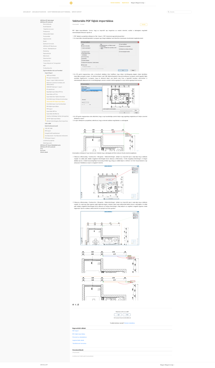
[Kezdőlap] (71, 3)
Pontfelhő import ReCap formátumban (57, 99)
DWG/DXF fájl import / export (54, 87)
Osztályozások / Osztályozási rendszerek (56, 135)
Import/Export (77, 12)
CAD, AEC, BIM (48, 128)
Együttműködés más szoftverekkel (59, 12)
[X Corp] (76, 305)
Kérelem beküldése (115, 2)
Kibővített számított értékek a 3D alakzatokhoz (56, 83)
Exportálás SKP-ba (52, 111)
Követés (143, 24)
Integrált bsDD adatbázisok (52, 133)
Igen (119, 314)
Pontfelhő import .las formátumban (56, 104)
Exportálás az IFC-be (52, 94)
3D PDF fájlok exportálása (53, 118)
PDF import (48, 131)
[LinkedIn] (78, 305)
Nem (127, 314)
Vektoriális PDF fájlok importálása (56, 101)
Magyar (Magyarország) (137, 3)
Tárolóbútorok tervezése (79, 343)
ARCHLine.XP (27, 12)
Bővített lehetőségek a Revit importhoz (57, 121)
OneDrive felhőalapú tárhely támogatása (58, 116)
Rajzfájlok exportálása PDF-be (55, 92)
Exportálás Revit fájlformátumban (56, 96)
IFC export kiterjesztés (53, 78)
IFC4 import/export (50, 138)
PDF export (49, 109)
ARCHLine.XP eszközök (39, 12)
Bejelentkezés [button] (125, 2)
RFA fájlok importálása (53, 106)
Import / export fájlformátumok (55, 80)
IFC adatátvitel (50, 89)
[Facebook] (73, 305)
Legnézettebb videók (78, 340)
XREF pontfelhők (51, 75)
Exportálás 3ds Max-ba (53, 113)
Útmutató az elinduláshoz (79, 337)
